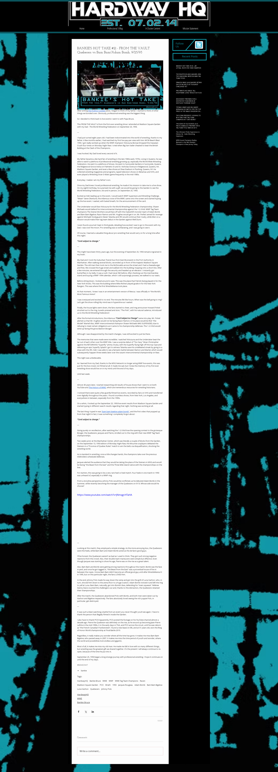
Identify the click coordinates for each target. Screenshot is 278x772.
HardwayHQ (82, 681)
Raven (142, 681)
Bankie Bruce (95, 681)
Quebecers (94, 689)
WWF (111, 681)
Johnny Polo (106, 689)
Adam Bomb (140, 685)
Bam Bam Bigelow (154, 685)
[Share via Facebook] (78, 711)
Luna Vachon (82, 689)
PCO (102, 685)
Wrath (108, 685)
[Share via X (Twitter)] (85, 711)
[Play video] (120, 517)
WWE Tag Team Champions (126, 681)
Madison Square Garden (87, 685)
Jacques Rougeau (125, 685)
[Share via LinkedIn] (92, 711)
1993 (114, 685)
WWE (105, 681)
